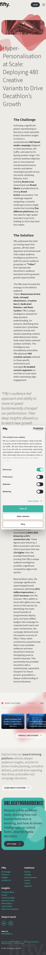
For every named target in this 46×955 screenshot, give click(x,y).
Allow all (23, 509)
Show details (33, 501)
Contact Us (6, 880)
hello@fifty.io (7, 933)
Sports (27, 880)
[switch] (40, 477)
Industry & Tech (7, 900)
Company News (7, 892)
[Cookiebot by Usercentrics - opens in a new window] (33, 428)
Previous (30, 703)
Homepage (5, 872)
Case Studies (6, 906)
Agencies (28, 886)
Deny (23, 524)
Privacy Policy (19, 943)
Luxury (27, 883)
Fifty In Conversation (10, 909)
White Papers (6, 903)
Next (42, 703)
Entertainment (30, 877)
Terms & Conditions (31, 942)
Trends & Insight (8, 898)
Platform (5, 874)
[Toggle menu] (43, 4)
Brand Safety (6, 943)
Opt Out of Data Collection (11, 942)
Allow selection (23, 516)
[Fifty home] (4, 4)
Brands (27, 872)
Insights (4, 877)
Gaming (27, 874)
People (4, 895)
